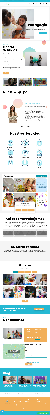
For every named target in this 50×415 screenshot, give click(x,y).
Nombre (26, 347)
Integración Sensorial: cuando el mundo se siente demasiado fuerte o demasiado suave (25, 386)
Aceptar (18, 209)
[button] (2, 112)
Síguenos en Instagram (42, 176)
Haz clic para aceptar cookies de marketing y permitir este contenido (10, 82)
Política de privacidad (26, 211)
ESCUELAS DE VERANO (39, 147)
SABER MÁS (43, 33)
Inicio (19, 3)
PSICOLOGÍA (10, 157)
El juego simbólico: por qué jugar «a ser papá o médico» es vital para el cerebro (39, 386)
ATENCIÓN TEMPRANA (25, 167)
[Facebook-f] (44, 0)
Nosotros (24, 3)
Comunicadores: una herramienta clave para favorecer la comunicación (9, 386)
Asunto (26, 353)
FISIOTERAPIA (39, 157)
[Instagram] (45, 0)
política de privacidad (36, 362)
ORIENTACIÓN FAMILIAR (25, 157)
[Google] (46, 0)
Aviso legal (30, 211)
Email (26, 350)
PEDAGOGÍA (10, 167)
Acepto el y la (33, 362)
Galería (37, 3)
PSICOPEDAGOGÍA (10, 147)
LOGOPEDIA (25, 147)
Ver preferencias (31, 209)
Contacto (42, 3)
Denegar (24, 209)
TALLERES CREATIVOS (39, 167)
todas (15, 271)
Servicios (29, 3)
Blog (34, 3)
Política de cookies (21, 211)
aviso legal (30, 362)
